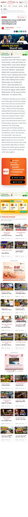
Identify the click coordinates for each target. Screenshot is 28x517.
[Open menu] (1, 2)
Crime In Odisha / (20, 250)
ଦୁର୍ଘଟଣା (21, 6)
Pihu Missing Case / (20, 417)
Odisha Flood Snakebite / (7, 233)
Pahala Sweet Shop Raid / (7, 342)
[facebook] (15, 31)
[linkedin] (21, 31)
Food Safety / (19, 308)
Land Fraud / (4, 308)
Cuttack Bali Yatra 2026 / (21, 233)
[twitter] (17, 31)
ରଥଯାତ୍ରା (14, 6)
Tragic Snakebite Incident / (7, 418)
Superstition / (19, 400)
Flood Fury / (4, 435)
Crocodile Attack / (20, 435)
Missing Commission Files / (7, 325)
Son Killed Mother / (20, 383)
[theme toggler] (17, 2)
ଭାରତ (5, 6)
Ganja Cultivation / (6, 383)
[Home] (1, 9)
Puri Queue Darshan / (21, 342)
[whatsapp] (19, 31)
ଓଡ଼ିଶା (9, 6)
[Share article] (12, 238)
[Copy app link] (25, 31)
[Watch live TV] (14, 2)
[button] (5, 206)
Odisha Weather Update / (7, 400)
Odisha (5, 9)
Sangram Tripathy (10, 27)
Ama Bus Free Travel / (7, 250)
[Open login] (25, 2)
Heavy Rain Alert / (20, 292)
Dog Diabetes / (19, 324)
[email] (23, 31)
